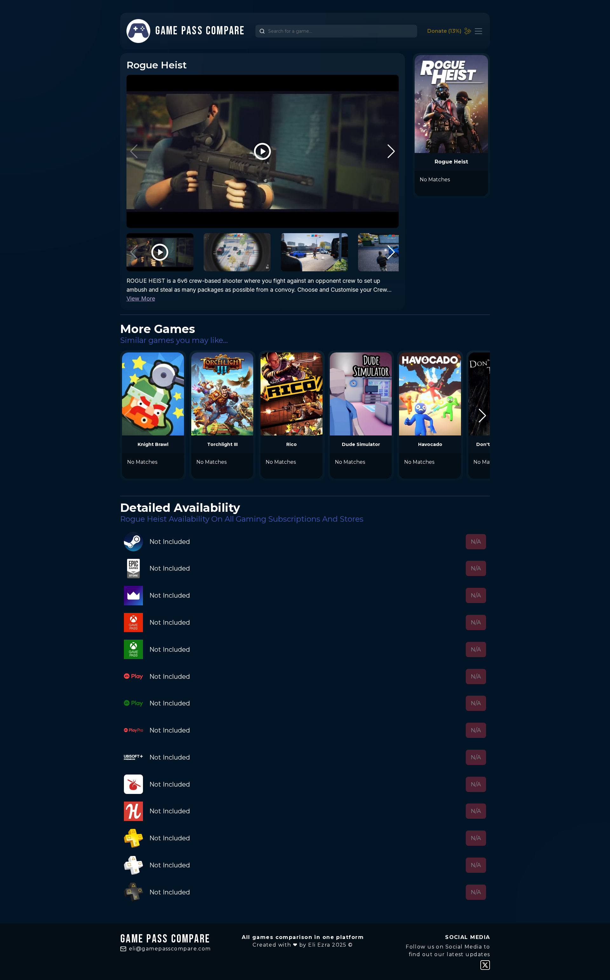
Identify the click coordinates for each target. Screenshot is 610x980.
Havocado (430, 444)
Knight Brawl (153, 444)
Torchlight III (222, 444)
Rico (291, 444)
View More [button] (140, 298)
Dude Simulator (361, 444)
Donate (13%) (444, 31)
